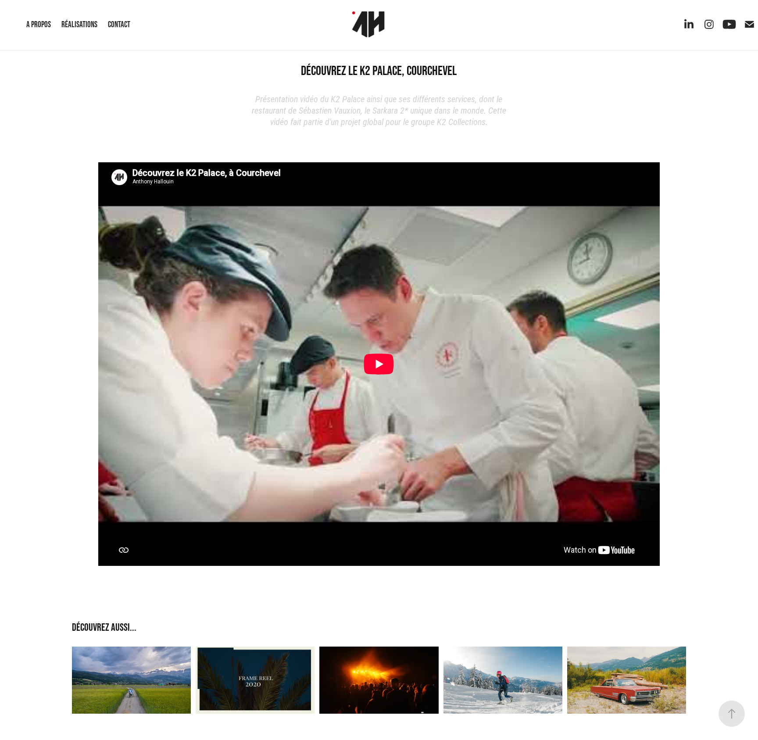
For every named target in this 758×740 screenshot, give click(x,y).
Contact (119, 24)
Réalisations (79, 24)
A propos (38, 24)
